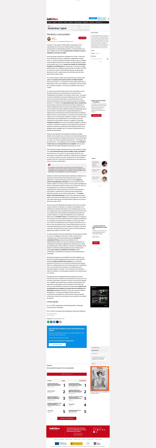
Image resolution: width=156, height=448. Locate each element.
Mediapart (85, 22)
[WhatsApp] (93, 430)
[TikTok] (96, 432)
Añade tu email (95, 236)
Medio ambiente (78, 22)
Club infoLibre (98, 22)
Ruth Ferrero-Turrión (72, 412)
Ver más (93, 363)
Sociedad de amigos (77, 439)
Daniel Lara (49, 406)
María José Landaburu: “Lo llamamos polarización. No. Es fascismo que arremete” (95, 293)
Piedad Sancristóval (51, 400)
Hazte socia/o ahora (57, 344)
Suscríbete (92, 18)
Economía (60, 22)
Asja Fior (53, 38)
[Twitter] (100, 430)
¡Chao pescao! (50, 410)
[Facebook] (95, 430)
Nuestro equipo (61, 439)
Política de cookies (98, 439)
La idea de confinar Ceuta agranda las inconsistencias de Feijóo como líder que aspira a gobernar (54, 385)
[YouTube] (94, 432)
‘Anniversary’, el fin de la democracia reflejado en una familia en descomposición (53, 397)
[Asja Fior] (49, 38)
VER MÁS (106, 305)
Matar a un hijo (95, 177)
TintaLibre (91, 22)
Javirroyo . (49, 412)
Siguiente (49, 365)
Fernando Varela (50, 386)
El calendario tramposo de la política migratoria (75, 411)
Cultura (65, 22)
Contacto (55, 439)
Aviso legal (84, 439)
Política (49, 22)
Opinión (54, 22)
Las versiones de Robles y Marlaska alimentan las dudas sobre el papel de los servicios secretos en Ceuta (75, 385)
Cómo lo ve (94, 287)
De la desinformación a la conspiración (60, 368)
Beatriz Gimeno (95, 178)
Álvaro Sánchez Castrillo (73, 386)
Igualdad (71, 22)
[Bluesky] (97, 430)
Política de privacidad (90, 439)
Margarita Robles (51, 391)
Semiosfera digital (50, 315)
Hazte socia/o (78, 434)
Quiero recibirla (96, 115)
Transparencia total (102, 19)
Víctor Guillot (49, 392)
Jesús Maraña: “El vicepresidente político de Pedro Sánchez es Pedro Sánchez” (95, 300)
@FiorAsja (55, 39)
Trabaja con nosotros (68, 439)
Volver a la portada (66, 418)
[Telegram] (102, 430)
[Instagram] (104, 430)
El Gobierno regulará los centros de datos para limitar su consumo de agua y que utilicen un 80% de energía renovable (54, 405)
